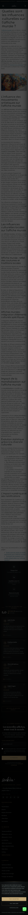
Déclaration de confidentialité (18, 912)
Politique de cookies (6, 912)
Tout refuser (14, 903)
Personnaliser (14, 907)
